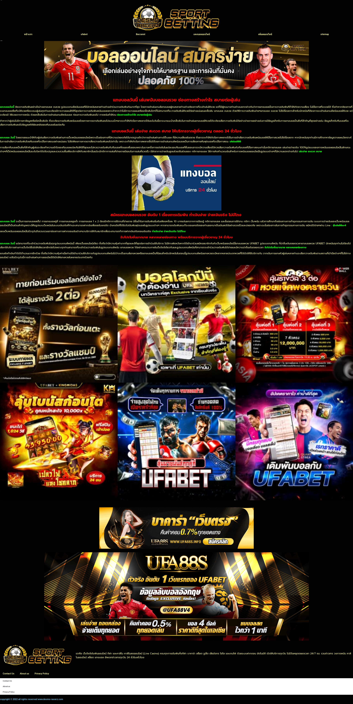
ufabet (84, 34)
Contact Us (8, 673)
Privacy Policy (42, 673)
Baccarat (140, 34)
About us (24, 673)
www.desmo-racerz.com (50, 699)
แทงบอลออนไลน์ (201, 34)
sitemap (324, 34)
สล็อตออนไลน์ (265, 34)
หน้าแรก (28, 34)
